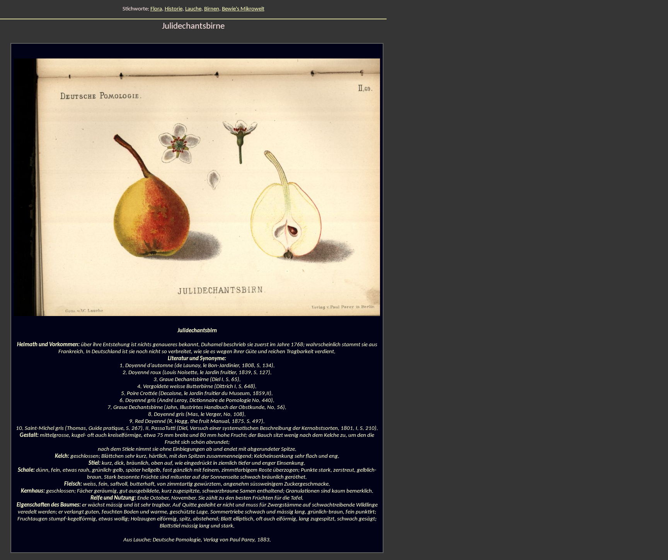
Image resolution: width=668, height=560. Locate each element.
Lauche (193, 9)
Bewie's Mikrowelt (243, 9)
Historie (173, 9)
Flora (156, 9)
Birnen (211, 9)
